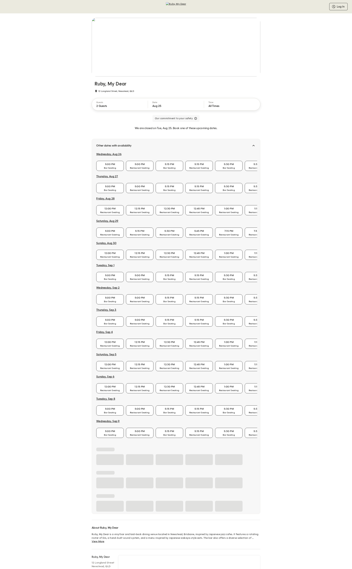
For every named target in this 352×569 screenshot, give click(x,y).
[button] (120, 104)
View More (98, 541)
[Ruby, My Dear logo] (176, 6)
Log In (340, 6)
